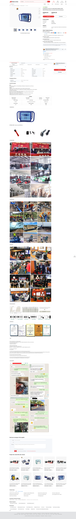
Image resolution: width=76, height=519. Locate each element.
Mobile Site (55, 513)
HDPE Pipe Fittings (26, 495)
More (10, 510)
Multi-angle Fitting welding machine (14, 494)
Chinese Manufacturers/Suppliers (28, 513)
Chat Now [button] (61, 16)
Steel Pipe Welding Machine (22, 503)
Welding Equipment (22, 5)
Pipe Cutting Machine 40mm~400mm (56, 494)
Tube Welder (26, 5)
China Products (22, 513)
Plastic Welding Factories (29, 507)
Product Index (51, 513)
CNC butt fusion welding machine (42, 494)
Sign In (44, 59)
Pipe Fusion (42, 507)
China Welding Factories (13, 507)
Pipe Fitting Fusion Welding (56, 507)
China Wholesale (35, 513)
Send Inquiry (48, 16)
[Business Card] (65, 66)
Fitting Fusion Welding (48, 507)
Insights (58, 513)
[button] (49, 64)
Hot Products (18, 513)
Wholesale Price (39, 513)
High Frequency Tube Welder (13, 503)
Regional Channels (47, 513)
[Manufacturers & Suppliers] (14, 1)
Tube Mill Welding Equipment (30, 503)
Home (10, 5)
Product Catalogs (20, 491)
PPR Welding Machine (40, 495)
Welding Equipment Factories (21, 507)
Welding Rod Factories (37, 507)
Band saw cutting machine (27, 494)
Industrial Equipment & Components (15, 5)
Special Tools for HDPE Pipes (13, 495)
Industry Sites (43, 513)
